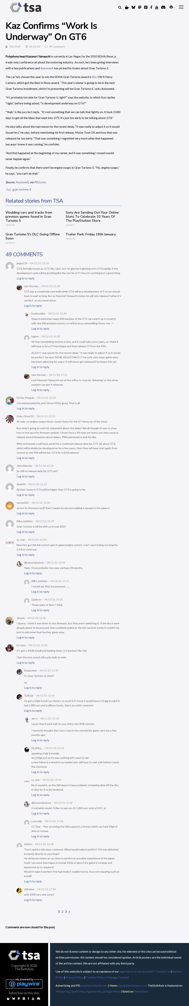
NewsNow (141, 991)
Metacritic (62, 991)
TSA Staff (14, 46)
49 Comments (57, 46)
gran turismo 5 (21, 189)
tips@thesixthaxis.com (132, 985)
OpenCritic (77, 991)
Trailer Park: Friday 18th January (91, 234)
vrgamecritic (94, 991)
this (94, 77)
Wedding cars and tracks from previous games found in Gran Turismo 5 (29, 216)
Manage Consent (118, 977)
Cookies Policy (95, 977)
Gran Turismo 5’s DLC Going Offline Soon (33, 236)
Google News (111, 991)
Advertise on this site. (24, 993)
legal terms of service (132, 971)
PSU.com (39, 182)
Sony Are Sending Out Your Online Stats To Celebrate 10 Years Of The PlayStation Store (92, 216)
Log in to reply (26, 278)
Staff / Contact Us (158, 971)
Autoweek (47, 68)
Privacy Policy (75, 977)
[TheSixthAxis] (26, 12)
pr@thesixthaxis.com (94, 985)
